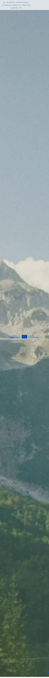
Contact (20, 7)
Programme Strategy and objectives (22, 2)
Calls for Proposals (14, 7)
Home (4, 2)
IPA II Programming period (6, 5)
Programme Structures (16, 5)
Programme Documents (26, 5)
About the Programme (10, 2)
